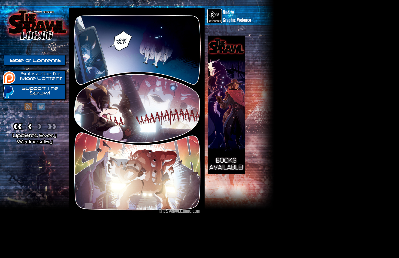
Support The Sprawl (40, 90)
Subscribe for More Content (41, 76)
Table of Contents (35, 60)
